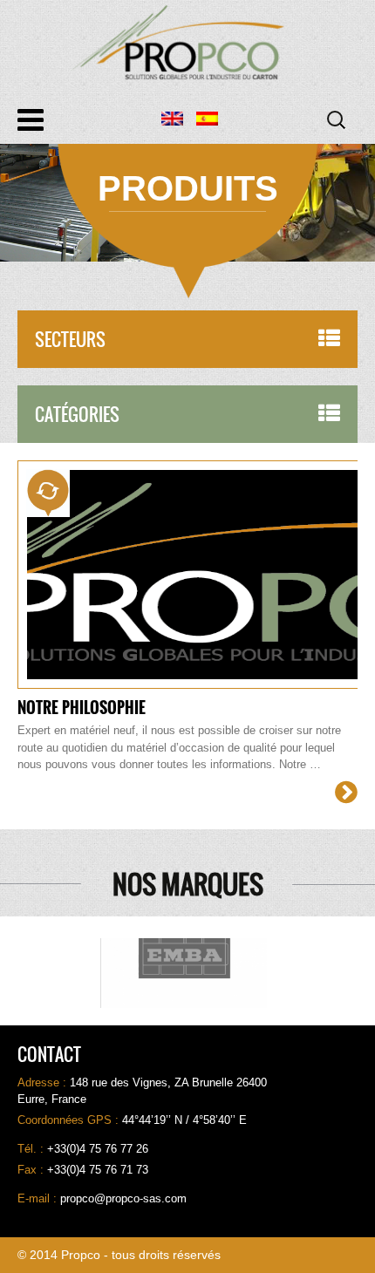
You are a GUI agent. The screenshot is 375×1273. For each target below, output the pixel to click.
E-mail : (38, 1198)
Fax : (32, 1169)
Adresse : (43, 1082)
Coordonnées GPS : (69, 1120)
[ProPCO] (187, 42)
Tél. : (32, 1148)
